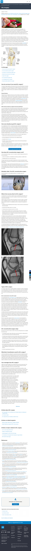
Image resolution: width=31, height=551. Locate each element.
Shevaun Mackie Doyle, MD (12, 13)
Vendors (19, 538)
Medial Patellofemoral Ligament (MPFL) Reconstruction (10, 424)
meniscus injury (23, 98)
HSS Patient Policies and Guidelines (26, 529)
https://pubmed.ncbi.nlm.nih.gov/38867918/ (11, 474)
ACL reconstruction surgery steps (7, 77)
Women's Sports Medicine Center (6, 514)
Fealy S (25, 477)
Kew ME (3, 460)
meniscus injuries (13, 132)
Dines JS (8, 478)
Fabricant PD (14, 456)
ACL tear (9, 29)
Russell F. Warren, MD (18, 477)
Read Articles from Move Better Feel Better (5, 537)
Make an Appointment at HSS (15, 522)
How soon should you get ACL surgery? (8, 70)
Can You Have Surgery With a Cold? (7, 429)
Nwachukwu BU (18, 442)
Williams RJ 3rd (25, 471)
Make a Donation (4, 543)
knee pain (9, 139)
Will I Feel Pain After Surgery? (6, 436)
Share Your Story (4, 534)
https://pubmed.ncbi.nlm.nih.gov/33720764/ (10, 459)
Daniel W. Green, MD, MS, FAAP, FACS (8, 14)
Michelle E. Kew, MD (17, 14)
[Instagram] (8, 532)
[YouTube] (6, 532)
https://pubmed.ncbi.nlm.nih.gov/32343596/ (10, 466)
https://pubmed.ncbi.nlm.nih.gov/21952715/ (7, 492)
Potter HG (3, 490)
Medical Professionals (20, 532)
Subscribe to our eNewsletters (4, 541)
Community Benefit (13, 533)
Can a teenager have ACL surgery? (7, 79)
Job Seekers (20, 534)
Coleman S (4, 477)
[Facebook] (2, 532)
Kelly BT (19, 471)
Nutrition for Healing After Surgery (7, 431)
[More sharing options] (30, 280)
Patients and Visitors (20, 528)
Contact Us (13, 537)
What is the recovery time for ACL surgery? (8, 74)
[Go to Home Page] (2, 527)
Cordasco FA (14, 454)
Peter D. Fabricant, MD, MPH (21, 13)
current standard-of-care (12, 297)
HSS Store (13, 535)
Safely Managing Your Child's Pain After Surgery (9, 433)
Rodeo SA (22, 477)
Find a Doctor (15, 504)
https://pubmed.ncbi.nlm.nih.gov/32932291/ (11, 452)
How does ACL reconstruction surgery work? (8, 72)
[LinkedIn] (9, 532)
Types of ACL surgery (5, 75)
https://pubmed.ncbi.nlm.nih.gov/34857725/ (22, 462)
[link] (30, 271)
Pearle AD (16, 471)
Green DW (21, 454)
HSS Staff (19, 540)
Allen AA (21, 471)
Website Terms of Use (26, 533)
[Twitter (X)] (4, 532)
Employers (19, 536)
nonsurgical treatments (18, 100)
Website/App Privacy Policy (26, 536)
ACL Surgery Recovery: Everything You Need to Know (10, 416)
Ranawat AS (13, 471)
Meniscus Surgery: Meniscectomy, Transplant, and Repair (10, 422)
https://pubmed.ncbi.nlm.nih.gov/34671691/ (11, 481)
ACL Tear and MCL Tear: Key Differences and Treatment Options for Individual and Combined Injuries (14, 413)
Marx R (14, 477)
